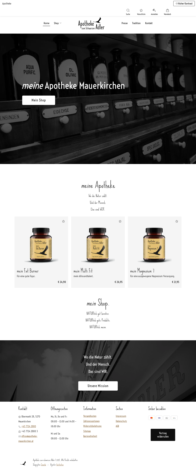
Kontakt (149, 23)
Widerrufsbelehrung (92, 426)
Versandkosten (89, 416)
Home (46, 23)
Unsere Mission (98, 386)
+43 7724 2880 (28, 426)
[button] (128, 12)
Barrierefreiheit (90, 436)
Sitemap (87, 431)
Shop (56, 23)
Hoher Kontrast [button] (185, 3)
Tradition (136, 23)
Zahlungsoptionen (91, 421)
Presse (125, 23)
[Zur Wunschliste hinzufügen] (63, 221)
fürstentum (60, 464)
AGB (117, 426)
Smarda (43, 464)
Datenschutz (121, 421)
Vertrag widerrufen (163, 434)
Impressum (121, 416)
